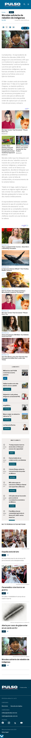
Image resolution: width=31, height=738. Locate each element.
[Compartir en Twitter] (6, 27)
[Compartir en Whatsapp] (10, 27)
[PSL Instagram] (9, 723)
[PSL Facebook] (3, 723)
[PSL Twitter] (15, 723)
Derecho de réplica (16, 706)
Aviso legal (5, 732)
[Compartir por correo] (13, 27)
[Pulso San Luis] (13, 4)
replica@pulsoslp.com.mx (9, 716)
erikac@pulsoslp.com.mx (9, 712)
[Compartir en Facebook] (3, 27)
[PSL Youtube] (21, 723)
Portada (3, 12)
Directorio (5, 706)
